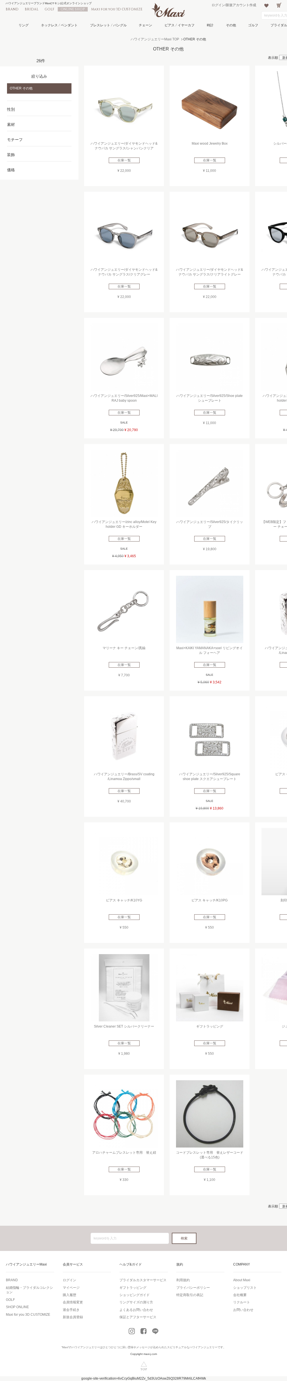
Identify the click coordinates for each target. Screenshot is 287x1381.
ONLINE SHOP (73, 9)
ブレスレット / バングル (108, 25)
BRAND (12, 9)
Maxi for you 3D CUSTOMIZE (116, 9)
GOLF (49, 9)
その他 (231, 25)
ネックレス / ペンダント (59, 25)
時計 (210, 25)
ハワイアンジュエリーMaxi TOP (155, 39)
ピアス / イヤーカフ (180, 25)
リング (23, 25)
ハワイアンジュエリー (86, 1347)
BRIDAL (31, 9)
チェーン (145, 25)
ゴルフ (253, 25)
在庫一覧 (124, 160)
